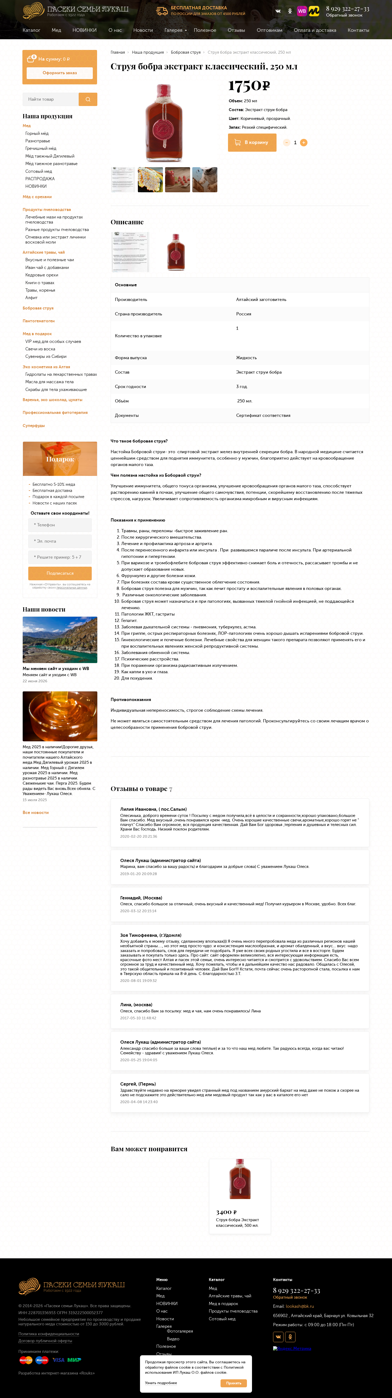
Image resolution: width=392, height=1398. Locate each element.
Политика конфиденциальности (48, 1334)
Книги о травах (39, 282)
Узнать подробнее (161, 1383)
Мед (56, 30)
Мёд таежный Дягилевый (49, 156)
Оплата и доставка (315, 30)
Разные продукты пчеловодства (57, 229)
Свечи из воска (40, 349)
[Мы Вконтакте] (278, 11)
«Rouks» (87, 1373)
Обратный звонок (344, 15)
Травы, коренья (40, 290)
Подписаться (60, 573)
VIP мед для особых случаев (53, 341)
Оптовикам (269, 30)
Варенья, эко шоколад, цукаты (52, 400)
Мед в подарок (37, 334)
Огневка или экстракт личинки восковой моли (55, 239)
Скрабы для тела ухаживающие (56, 389)
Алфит (31, 297)
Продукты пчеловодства (47, 209)
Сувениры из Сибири (45, 356)
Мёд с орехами (37, 197)
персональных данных (72, 587)
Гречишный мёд (40, 148)
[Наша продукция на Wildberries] (302, 11)
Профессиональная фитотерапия (55, 412)
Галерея (173, 30)
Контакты (358, 30)
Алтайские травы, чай (44, 252)
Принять (233, 1383)
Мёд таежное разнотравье (51, 163)
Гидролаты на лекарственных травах (61, 374)
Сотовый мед (38, 171)
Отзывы (236, 30)
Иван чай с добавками (47, 267)
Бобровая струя (38, 308)
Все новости (36, 812)
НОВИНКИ (85, 30)
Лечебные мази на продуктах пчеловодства (54, 219)
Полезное (205, 30)
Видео (173, 1338)
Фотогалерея (180, 1331)
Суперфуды (34, 426)
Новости (143, 30)
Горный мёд (37, 133)
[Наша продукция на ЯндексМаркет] (314, 11)
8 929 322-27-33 (347, 8)
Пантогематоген (39, 321)
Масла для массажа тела (49, 381)
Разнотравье (37, 141)
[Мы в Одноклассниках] (290, 11)
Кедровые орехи (41, 275)
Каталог (31, 30)
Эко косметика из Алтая (46, 367)
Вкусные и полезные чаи (49, 259)
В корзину (256, 142)
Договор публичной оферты (45, 1340)
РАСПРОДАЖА (40, 179)
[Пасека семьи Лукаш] (76, 11)
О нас (115, 30)
